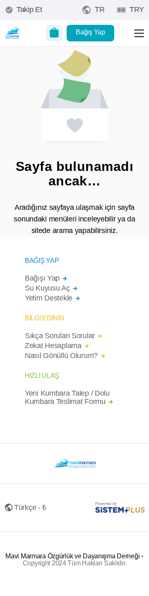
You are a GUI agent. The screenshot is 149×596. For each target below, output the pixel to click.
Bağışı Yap (42, 278)
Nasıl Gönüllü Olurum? (61, 356)
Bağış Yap (90, 32)
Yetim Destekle (48, 298)
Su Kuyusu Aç (47, 288)
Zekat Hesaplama (53, 346)
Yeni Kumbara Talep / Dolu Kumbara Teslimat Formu (67, 397)
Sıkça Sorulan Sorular (60, 336)
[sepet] (54, 33)
